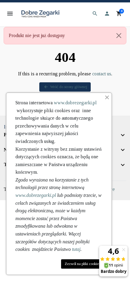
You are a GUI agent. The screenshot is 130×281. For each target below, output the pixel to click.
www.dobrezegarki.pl (75, 102)
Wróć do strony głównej (65, 86)
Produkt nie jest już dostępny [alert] (37, 35)
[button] (95, 13)
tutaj (76, 249)
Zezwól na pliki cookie (82, 264)
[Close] (119, 35)
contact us (101, 73)
